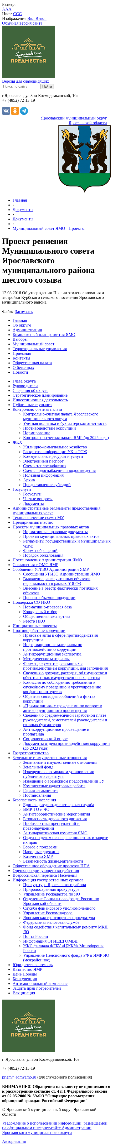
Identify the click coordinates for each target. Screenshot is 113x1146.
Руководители (25, 386)
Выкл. (41, 18)
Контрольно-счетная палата (37, 409)
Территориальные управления (40, 348)
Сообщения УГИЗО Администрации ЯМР (51, 569)
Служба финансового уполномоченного (59, 908)
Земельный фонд (38, 767)
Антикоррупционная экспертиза (52, 654)
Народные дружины (41, 851)
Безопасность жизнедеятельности (53, 861)
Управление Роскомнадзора (48, 913)
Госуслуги (22, 489)
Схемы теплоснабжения (44, 466)
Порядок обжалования (43, 555)
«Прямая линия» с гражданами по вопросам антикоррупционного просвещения (62, 708)
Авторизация (14, 1141)
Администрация (27, 330)
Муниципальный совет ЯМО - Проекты (49, 228)
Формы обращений (40, 550)
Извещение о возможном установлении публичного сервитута (58, 774)
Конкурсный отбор (40, 611)
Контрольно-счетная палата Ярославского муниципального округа (60, 416)
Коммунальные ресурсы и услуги (53, 456)
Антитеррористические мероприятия (56, 814)
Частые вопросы (38, 499)
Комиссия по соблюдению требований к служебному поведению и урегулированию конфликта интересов (62, 687)
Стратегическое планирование (40, 395)
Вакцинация (24, 993)
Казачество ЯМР (38, 856)
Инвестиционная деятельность (40, 400)
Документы (23, 209)
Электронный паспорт (43, 461)
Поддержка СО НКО (31, 602)
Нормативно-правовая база (47, 607)
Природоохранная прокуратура (51, 889)
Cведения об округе (30, 390)
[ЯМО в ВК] (6, 113)
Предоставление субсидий (47, 484)
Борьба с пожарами (40, 847)
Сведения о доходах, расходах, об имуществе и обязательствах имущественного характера (65, 675)
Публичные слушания (32, 404)
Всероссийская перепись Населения (45, 875)
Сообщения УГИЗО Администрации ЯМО (61, 574)
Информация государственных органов (48, 880)
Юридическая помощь (33, 964)
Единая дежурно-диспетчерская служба (58, 804)
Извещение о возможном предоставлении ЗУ (63, 781)
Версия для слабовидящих (25, 81)
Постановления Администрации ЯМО (47, 560)
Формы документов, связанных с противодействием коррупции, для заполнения (65, 665)
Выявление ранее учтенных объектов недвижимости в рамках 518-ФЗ (56, 581)
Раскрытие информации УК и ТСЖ (55, 451)
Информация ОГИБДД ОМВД (50, 941)
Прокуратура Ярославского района (54, 884)
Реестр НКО (34, 621)
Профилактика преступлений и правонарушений (51, 825)
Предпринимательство (33, 522)
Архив (29, 480)
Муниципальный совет (33, 344)
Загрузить (24, 311)
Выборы (20, 339)
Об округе (22, 325)
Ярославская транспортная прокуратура (59, 917)
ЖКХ (17, 442)
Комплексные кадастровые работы (54, 786)
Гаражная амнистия (40, 790)
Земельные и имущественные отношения (50, 757)
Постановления (37, 795)
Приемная (22, 353)
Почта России (35, 936)
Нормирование (36, 433)
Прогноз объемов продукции (49, 597)
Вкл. (31, 18)
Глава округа (24, 381)
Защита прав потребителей (37, 988)
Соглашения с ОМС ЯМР (35, 564)
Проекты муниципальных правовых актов (51, 527)
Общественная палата (32, 363)
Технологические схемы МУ (38, 517)
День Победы (25, 974)
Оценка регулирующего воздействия (46, 870)
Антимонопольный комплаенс (40, 983)
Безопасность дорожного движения (55, 819)
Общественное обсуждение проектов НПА (51, 866)
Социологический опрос (45, 739)
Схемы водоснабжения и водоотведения (59, 470)
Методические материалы (46, 659)
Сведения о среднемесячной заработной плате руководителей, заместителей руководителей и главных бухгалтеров (65, 720)
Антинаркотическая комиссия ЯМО (55, 833)
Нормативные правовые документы (55, 531)
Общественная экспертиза (46, 616)
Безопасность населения (34, 800)
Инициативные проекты (35, 626)
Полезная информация (43, 475)
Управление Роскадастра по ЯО (51, 894)
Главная (20, 200)
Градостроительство (31, 753)
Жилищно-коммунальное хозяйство (55, 447)
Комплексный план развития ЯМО (44, 334)
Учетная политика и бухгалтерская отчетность (64, 423)
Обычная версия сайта (22, 23)
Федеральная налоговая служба (51, 922)
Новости (20, 372)
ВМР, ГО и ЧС (36, 809)
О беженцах (23, 367)
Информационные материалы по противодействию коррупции (52, 647)
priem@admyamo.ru (19, 1077)
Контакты (21, 358)
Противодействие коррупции (49, 428)
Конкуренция (25, 979)
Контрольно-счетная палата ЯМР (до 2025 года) (66, 437)
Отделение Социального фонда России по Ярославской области (61, 901)
